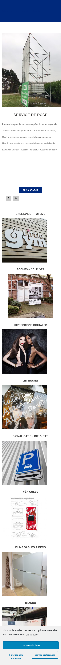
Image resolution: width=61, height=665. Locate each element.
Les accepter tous (31, 645)
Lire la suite (31, 634)
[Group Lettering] (30, 11)
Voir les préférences (45, 654)
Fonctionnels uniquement (16, 656)
